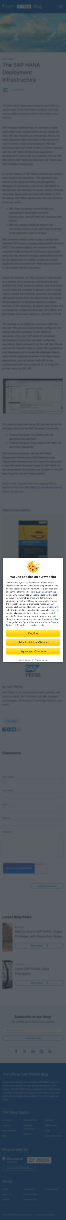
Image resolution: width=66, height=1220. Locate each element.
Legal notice (24, 660)
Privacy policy (41, 660)
